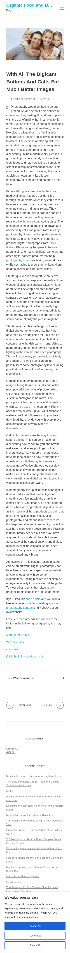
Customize (35, 935)
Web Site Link (15, 642)
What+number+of (23, 677)
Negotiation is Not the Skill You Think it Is (29, 815)
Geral (10, 752)
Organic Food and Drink (31, 5)
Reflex (9, 791)
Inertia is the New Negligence (22, 876)
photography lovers (18, 260)
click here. (12, 649)
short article (33, 599)
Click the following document (24, 656)
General (45, 98)
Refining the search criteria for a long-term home (34, 776)
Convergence (14, 882)
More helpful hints (17, 634)
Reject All (35, 945)
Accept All (35, 925)
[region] (35, 922)
